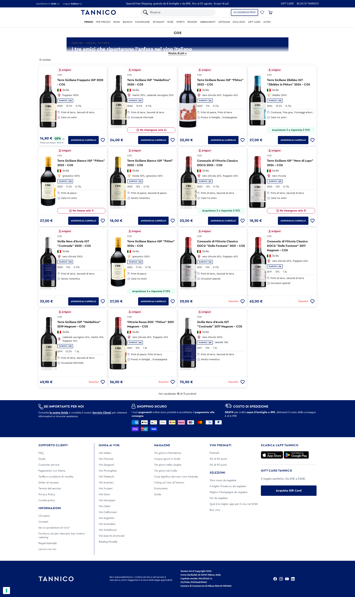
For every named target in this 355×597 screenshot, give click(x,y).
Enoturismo (161, 488)
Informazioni (49, 508)
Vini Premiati (220, 445)
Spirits (180, 22)
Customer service (48, 465)
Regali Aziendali (47, 543)
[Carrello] (270, 12)
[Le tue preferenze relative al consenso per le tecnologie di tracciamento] (6, 590)
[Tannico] (98, 12)
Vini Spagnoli (106, 465)
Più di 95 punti (218, 465)
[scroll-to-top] (347, 579)
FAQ (40, 453)
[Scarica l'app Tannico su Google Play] (296, 455)
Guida (41, 459)
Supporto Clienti (53, 445)
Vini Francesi (106, 459)
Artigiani (224, 22)
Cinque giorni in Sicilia (167, 459)
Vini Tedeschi (106, 476)
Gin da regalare (219, 498)
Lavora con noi (47, 549)
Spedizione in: (46, 4)
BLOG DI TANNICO (308, 3)
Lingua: (71, 4)
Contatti (43, 522)
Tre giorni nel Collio (165, 471)
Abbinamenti (207, 22)
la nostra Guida (59, 412)
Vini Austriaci (106, 482)
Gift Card (287, 3)
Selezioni (217, 472)
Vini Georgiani (107, 500)
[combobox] (181, 12)
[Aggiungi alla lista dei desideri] (103, 140)
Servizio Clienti (101, 412)
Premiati (214, 453)
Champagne (142, 22)
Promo (88, 22)
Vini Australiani (107, 524)
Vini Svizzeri (105, 488)
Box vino (215, 510)
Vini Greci (104, 494)
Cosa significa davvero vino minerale (176, 476)
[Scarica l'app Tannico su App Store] (272, 455)
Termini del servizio (49, 488)
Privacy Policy (46, 494)
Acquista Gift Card (289, 490)
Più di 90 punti (218, 459)
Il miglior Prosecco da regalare (228, 486)
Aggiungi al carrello (83, 140)
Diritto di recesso (48, 482)
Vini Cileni (104, 506)
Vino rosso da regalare (223, 480)
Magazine (162, 445)
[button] (262, 12)
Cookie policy (46, 500)
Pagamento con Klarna (51, 471)
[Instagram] (281, 579)
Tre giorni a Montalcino (167, 453)
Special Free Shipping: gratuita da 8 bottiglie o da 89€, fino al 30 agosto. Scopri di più (177, 3)
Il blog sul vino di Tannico (169, 482)
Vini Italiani (105, 453)
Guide (157, 494)
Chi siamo (44, 516)
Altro (267, 22)
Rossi (116, 22)
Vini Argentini (106, 518)
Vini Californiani (108, 512)
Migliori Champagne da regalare (228, 492)
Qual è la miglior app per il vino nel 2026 (234, 504)
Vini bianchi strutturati (111, 536)
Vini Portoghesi (108, 471)
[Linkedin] (293, 579)
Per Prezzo (103, 22)
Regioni (192, 22)
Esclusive (239, 22)
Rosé (170, 22)
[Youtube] (287, 579)
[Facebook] (275, 579)
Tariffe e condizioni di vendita (55, 476)
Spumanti (158, 22)
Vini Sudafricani (108, 530)
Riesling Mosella (108, 542)
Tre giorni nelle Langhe (167, 465)
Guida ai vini (109, 445)
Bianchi (127, 22)
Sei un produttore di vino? (54, 528)
